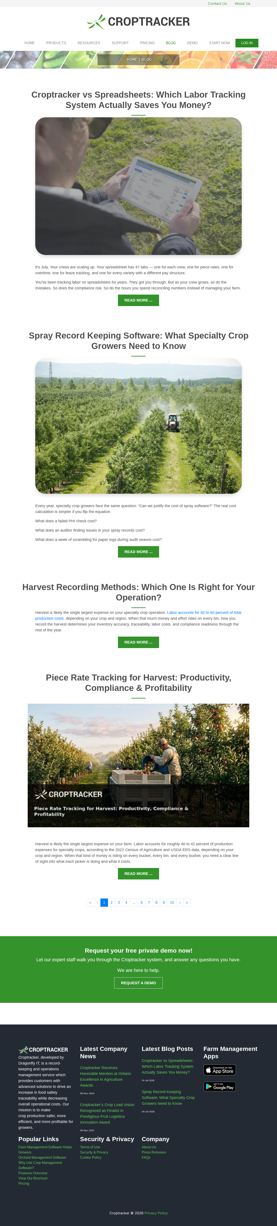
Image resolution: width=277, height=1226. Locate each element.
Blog (171, 43)
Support (120, 43)
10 (172, 902)
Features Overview (32, 1173)
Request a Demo (138, 983)
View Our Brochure (33, 1178)
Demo (192, 43)
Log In (247, 43)
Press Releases (154, 1152)
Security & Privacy (94, 1152)
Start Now (219, 43)
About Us (242, 3)
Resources (89, 43)
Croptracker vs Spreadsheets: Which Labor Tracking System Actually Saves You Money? (167, 1066)
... (134, 902)
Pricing (147, 43)
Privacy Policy (156, 1213)
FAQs (146, 1157)
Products (56, 43)
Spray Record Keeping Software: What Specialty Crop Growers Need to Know (168, 1098)
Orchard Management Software (42, 1157)
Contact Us (217, 3)
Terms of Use (90, 1147)
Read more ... (138, 300)
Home (29, 43)
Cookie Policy (90, 1157)
